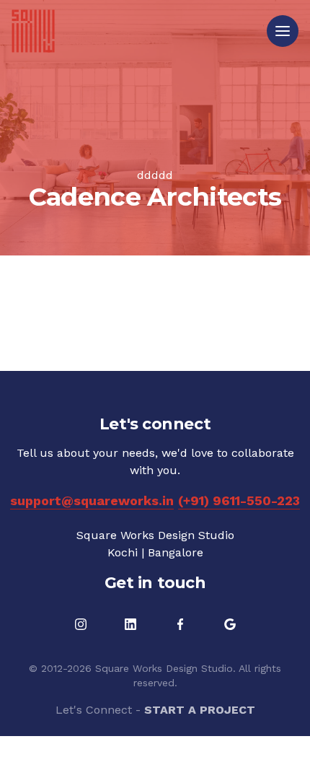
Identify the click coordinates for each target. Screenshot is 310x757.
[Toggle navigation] (282, 31)
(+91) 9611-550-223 (239, 500)
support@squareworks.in (92, 500)
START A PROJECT (199, 710)
